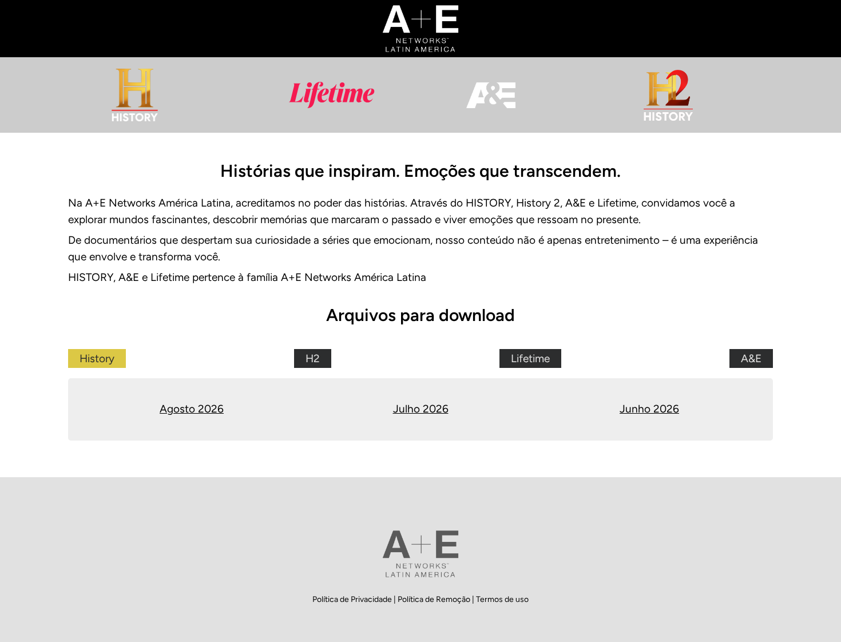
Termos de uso (502, 599)
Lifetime (530, 358)
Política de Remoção (435, 599)
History (97, 358)
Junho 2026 (649, 408)
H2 (313, 358)
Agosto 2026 (192, 408)
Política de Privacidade (353, 599)
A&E (751, 358)
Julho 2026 (421, 408)
